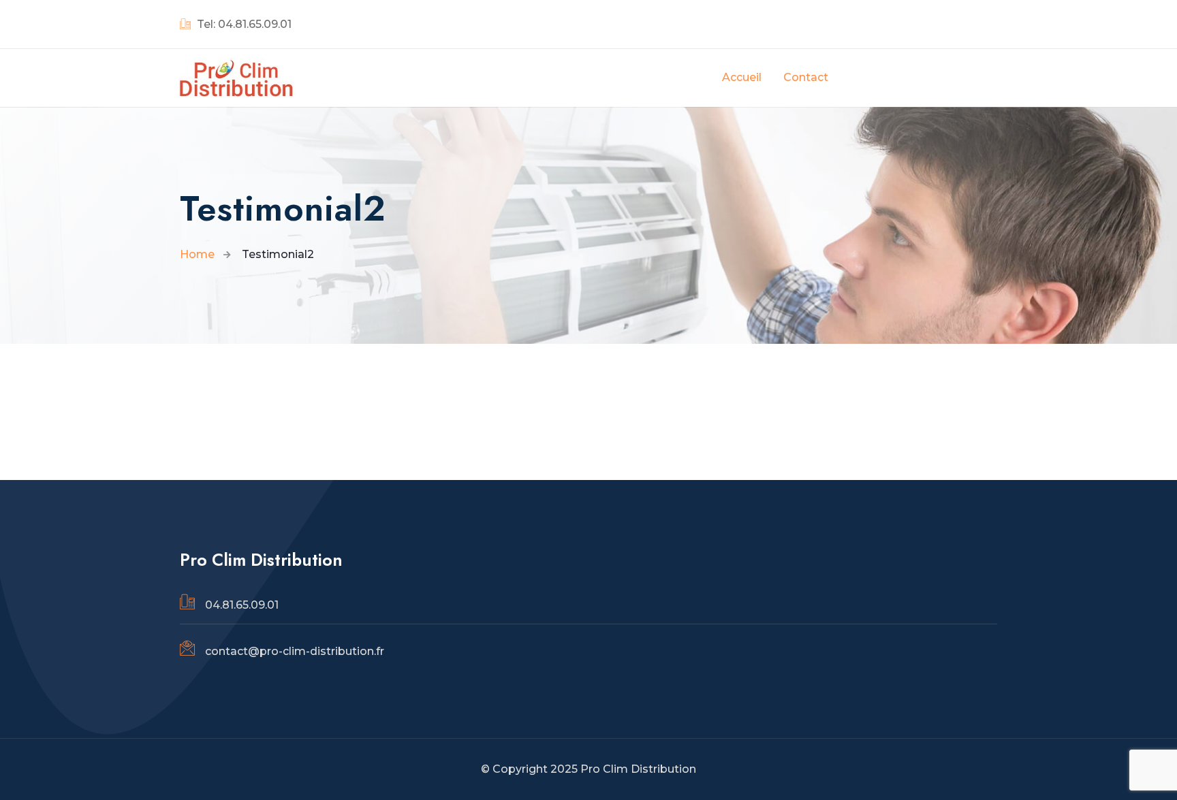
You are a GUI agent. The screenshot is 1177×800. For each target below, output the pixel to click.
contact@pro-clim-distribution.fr (294, 651)
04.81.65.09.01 (242, 604)
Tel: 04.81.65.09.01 (243, 24)
